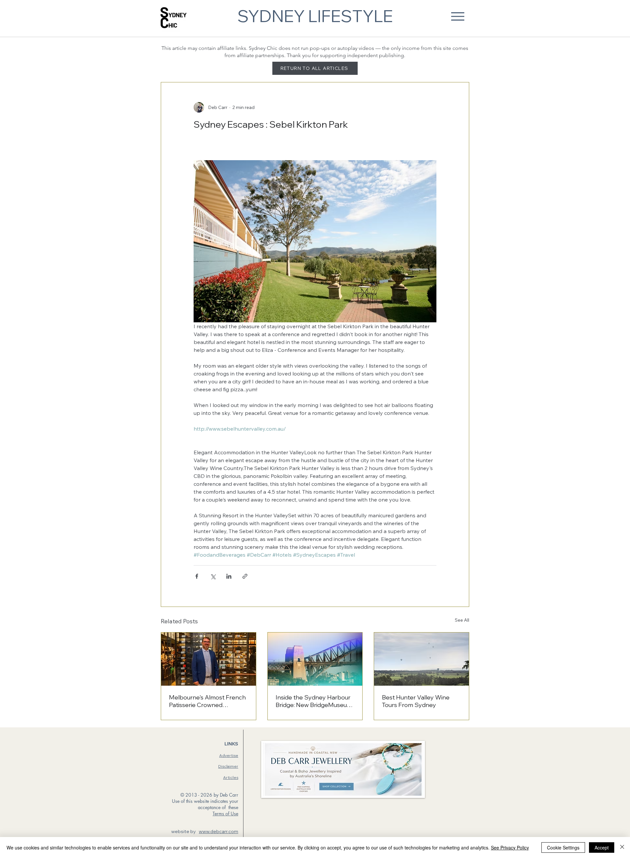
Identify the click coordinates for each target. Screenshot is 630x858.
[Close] (622, 847)
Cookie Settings (563, 847)
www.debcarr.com (218, 831)
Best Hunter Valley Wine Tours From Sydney (416, 701)
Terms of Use (225, 813)
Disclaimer (228, 766)
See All (462, 620)
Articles (230, 777)
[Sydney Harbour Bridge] (315, 659)
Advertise (228, 755)
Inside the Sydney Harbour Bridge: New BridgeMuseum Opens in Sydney (314, 701)
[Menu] (458, 16)
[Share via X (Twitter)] (213, 576)
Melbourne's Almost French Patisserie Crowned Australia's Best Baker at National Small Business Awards (207, 701)
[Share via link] (245, 576)
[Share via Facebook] (197, 576)
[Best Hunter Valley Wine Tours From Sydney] (421, 659)
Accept (602, 847)
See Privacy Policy (510, 847)
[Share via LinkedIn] (229, 576)
